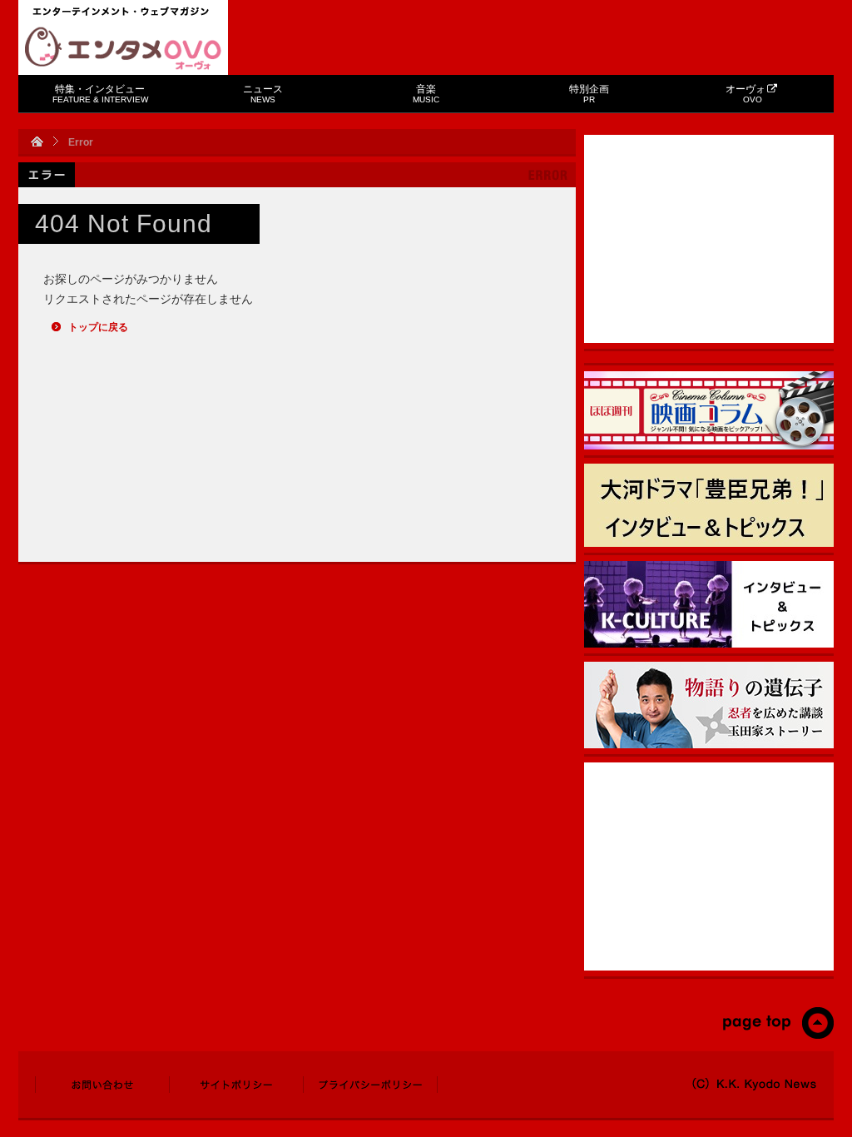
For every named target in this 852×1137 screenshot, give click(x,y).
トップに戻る (98, 327)
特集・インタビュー (100, 93)
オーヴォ (745, 93)
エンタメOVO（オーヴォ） (123, 48)
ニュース (263, 93)
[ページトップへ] (777, 1035)
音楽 (426, 93)
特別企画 (589, 93)
